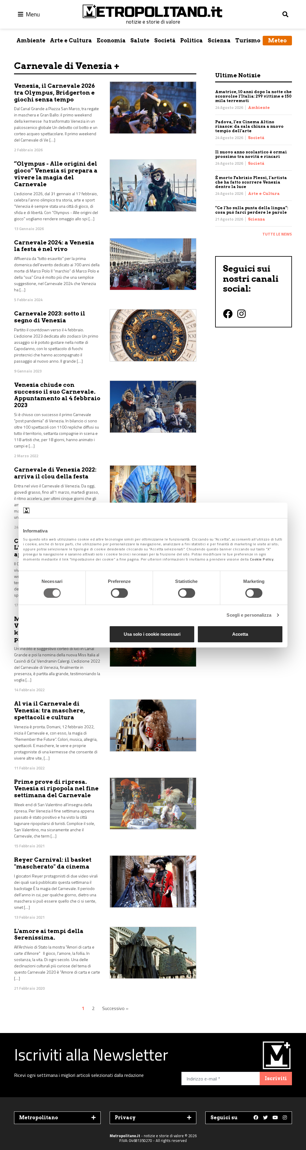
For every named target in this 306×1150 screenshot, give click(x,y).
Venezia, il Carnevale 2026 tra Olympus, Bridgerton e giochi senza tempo (54, 92)
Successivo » (115, 1008)
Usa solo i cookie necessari (152, 634)
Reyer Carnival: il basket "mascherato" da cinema (52, 863)
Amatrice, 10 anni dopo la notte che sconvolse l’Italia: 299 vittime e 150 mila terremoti (253, 96)
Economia (111, 40)
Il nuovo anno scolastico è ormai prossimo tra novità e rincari (251, 154)
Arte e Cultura (71, 40)
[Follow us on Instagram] (285, 1117)
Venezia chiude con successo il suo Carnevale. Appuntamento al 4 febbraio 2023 (57, 395)
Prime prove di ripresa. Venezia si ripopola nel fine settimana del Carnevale (56, 788)
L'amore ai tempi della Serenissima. (48, 934)
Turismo (247, 40)
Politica (191, 40)
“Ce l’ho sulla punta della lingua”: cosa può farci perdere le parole (251, 210)
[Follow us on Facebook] (255, 1117)
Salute (139, 40)
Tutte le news (277, 234)
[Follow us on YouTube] (275, 1117)
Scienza (219, 40)
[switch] (119, 593)
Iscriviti (276, 1078)
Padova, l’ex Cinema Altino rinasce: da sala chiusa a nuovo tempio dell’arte (249, 126)
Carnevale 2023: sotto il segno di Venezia (49, 317)
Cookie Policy (262, 559)
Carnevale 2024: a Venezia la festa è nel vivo (54, 246)
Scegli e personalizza (249, 615)
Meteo (277, 40)
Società (165, 40)
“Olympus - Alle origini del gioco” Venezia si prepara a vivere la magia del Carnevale (55, 173)
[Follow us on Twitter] (265, 1117)
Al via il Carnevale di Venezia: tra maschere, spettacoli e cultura (49, 710)
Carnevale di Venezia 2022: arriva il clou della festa (55, 473)
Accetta (240, 634)
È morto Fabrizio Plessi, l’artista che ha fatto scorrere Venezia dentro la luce (251, 182)
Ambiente (30, 40)
